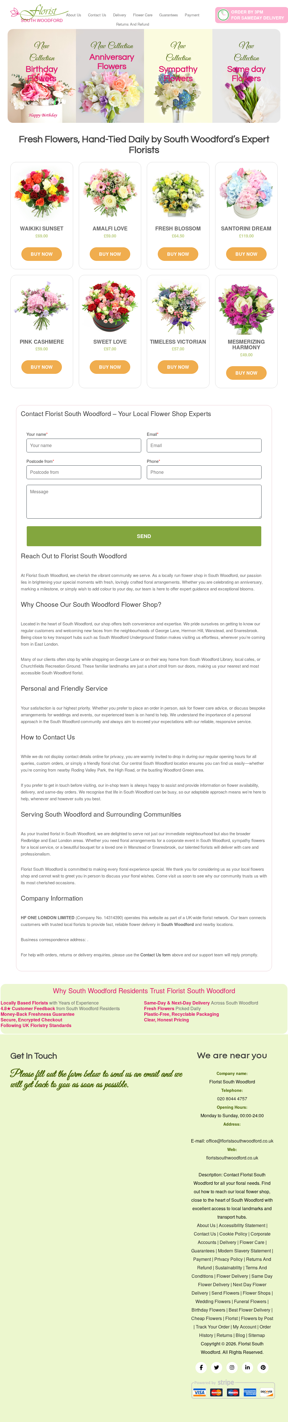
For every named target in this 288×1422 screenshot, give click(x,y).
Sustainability (228, 1267)
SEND (144, 536)
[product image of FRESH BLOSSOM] (178, 193)
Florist (231, 1318)
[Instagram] (232, 1367)
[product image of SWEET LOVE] (110, 306)
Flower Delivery (232, 1276)
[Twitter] (216, 1367)
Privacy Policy (228, 1259)
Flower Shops (257, 1293)
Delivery (119, 14)
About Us (73, 14)
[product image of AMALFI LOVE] (110, 193)
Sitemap (256, 1335)
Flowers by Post (257, 1318)
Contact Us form (155, 954)
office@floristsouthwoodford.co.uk (239, 1140)
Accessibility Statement (242, 1225)
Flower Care (142, 14)
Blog (240, 1335)
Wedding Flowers (213, 1301)
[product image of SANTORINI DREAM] (246, 193)
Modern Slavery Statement (244, 1250)
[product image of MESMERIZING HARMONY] (246, 306)
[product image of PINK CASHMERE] (42, 306)
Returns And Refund (132, 24)
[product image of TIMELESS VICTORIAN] (178, 306)
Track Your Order (213, 1326)
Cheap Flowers (206, 1318)
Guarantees (168, 14)
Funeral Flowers (250, 1301)
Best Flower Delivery (249, 1310)
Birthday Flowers (208, 1310)
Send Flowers (225, 1293)
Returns (224, 1335)
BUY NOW (42, 254)
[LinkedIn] (247, 1367)
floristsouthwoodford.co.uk (232, 1157)
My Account (244, 1326)
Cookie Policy (233, 1233)
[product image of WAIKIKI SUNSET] (42, 193)
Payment (192, 14)
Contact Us (97, 14)
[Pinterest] (263, 1367)
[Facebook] (201, 1367)
